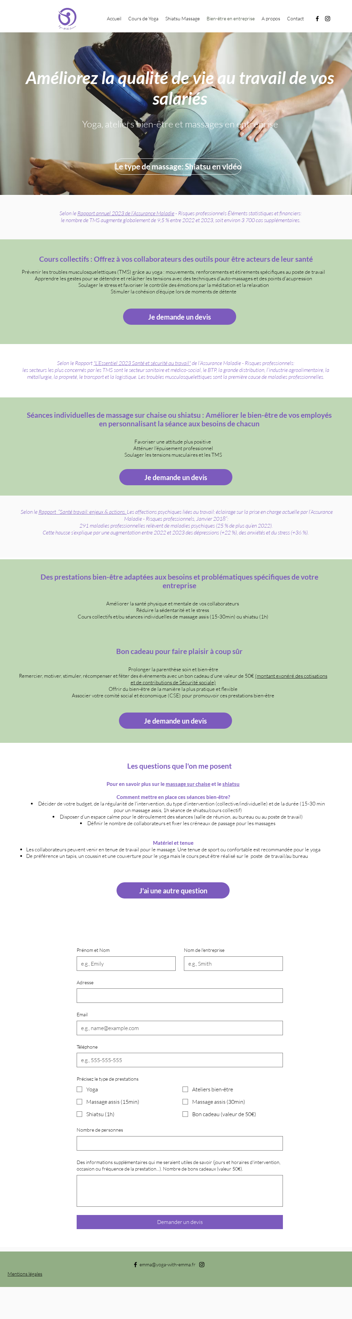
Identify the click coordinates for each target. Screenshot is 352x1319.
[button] (143, 18)
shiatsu (231, 784)
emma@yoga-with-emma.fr (168, 1264)
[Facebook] (317, 18)
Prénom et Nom (93, 950)
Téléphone (87, 1047)
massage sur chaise (188, 784)
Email (82, 1014)
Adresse (85, 982)
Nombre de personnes (100, 1130)
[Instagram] (327, 18)
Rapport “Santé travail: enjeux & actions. (82, 511)
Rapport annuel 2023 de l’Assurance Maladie (125, 213)
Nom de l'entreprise (204, 950)
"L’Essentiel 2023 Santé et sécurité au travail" (142, 363)
